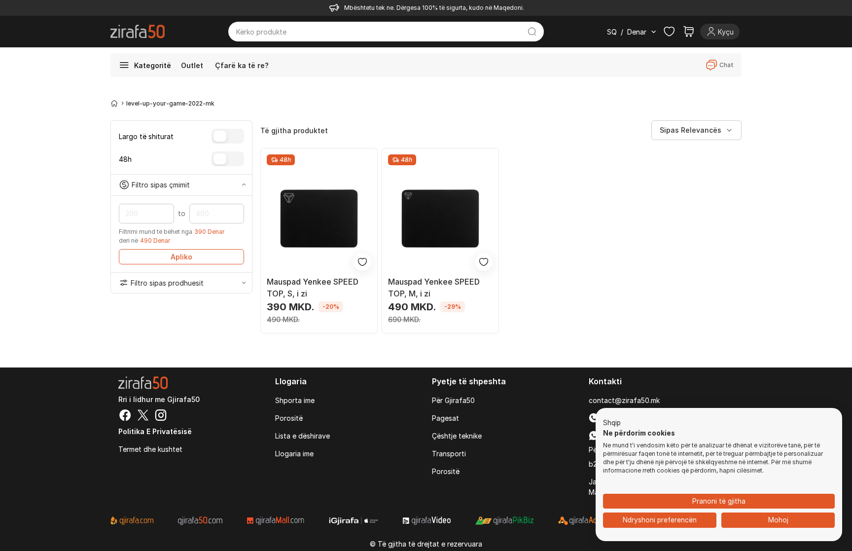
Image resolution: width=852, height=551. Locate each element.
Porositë (289, 418)
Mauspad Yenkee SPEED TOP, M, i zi (434, 287)
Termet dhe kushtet (150, 449)
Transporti (449, 453)
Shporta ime (295, 400)
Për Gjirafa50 (453, 400)
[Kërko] (532, 31)
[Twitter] (143, 416)
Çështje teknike (457, 436)
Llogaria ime (294, 453)
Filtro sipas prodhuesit (167, 283)
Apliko (181, 257)
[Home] (114, 103)
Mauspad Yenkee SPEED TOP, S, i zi (312, 287)
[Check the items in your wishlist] (669, 31)
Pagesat (445, 418)
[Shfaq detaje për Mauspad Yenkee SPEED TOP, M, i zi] (440, 218)
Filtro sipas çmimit (161, 185)
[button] (612, 423)
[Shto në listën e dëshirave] (362, 262)
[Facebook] (125, 416)
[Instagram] (161, 416)
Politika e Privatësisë (155, 431)
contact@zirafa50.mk (624, 400)
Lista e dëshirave (302, 436)
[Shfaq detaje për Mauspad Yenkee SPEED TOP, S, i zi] (319, 218)
